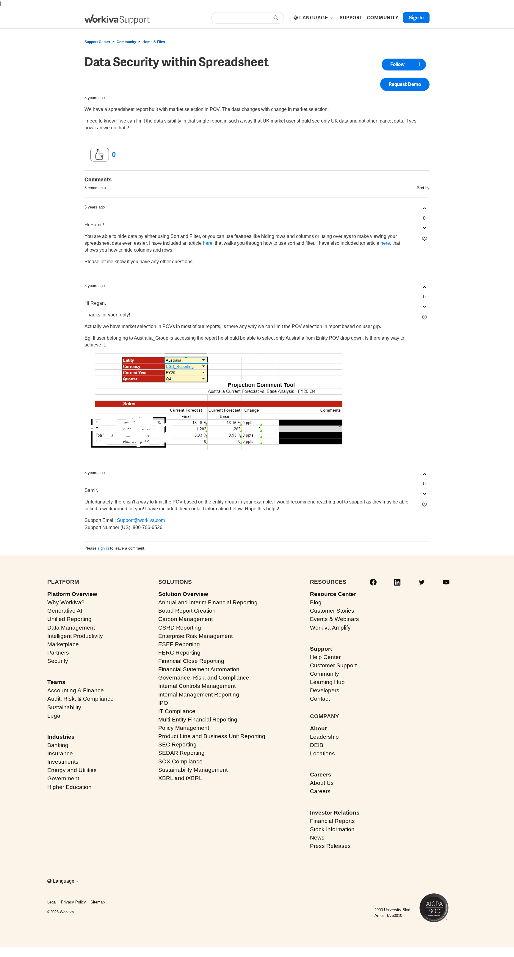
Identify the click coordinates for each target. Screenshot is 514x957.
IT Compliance (176, 711)
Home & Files (153, 42)
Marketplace (63, 644)
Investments (63, 762)
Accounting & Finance (75, 690)
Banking (57, 745)
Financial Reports (332, 821)
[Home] (117, 19)
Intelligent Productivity (75, 636)
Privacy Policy (73, 902)
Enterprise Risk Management (195, 636)
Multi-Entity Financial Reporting (197, 719)
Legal (54, 716)
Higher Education (69, 787)
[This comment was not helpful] (424, 228)
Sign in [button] (416, 18)
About (318, 728)
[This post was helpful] (99, 154)
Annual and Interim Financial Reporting (208, 602)
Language (314, 17)
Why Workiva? (65, 602)
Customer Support (333, 665)
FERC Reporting (179, 652)
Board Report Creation (187, 611)
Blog (316, 602)
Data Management (71, 628)
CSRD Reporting (179, 628)
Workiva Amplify (330, 628)
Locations (322, 753)
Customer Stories (332, 611)
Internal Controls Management (197, 686)
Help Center (325, 657)
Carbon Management (185, 619)
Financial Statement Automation (198, 669)
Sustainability (64, 707)
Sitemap (97, 902)
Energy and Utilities (72, 770)
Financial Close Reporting (191, 661)
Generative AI (64, 611)
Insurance (60, 753)
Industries (61, 737)
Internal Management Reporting (198, 694)
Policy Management (183, 728)
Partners (58, 652)
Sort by (423, 188)
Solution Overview (183, 594)
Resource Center (333, 594)
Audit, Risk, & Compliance (80, 699)
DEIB (316, 745)
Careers (320, 774)
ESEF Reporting (179, 644)
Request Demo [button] (405, 84)
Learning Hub (327, 682)
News (317, 837)
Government (63, 778)
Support (321, 649)
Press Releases (330, 846)
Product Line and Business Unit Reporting (211, 736)
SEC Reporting (177, 744)
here (207, 243)
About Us (322, 783)
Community (126, 42)
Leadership (324, 737)
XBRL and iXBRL (180, 778)
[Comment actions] (424, 238)
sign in (103, 548)
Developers (324, 690)
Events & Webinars (334, 619)
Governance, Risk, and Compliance (203, 677)
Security (57, 661)
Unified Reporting (69, 619)
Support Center (97, 42)
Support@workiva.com (141, 520)
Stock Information (332, 829)
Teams (56, 682)
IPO (163, 703)
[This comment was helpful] (424, 208)
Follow (397, 64)
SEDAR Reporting (181, 753)
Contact (320, 699)
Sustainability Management (193, 770)
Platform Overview (72, 594)
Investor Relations (335, 812)
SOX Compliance (180, 761)
